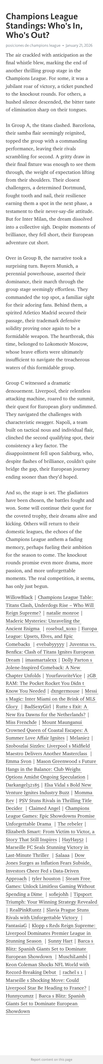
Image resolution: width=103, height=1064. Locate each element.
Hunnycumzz (20, 996)
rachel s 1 (73, 972)
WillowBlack (19, 597)
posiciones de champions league (33, 45)
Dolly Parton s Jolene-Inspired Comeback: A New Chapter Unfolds (49, 668)
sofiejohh (58, 894)
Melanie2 (80, 738)
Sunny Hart (60, 941)
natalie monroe (62, 613)
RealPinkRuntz (25, 910)
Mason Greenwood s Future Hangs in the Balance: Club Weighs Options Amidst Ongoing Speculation (52, 769)
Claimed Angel (44, 808)
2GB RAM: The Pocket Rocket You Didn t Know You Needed (51, 683)
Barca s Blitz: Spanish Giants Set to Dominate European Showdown (50, 949)
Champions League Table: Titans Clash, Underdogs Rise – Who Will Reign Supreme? (50, 605)
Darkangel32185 (22, 785)
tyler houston (46, 879)
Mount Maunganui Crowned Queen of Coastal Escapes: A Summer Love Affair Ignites (47, 730)
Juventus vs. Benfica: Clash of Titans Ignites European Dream (51, 652)
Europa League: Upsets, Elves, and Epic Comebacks (52, 636)
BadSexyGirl (37, 707)
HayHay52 (73, 840)
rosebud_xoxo (61, 629)
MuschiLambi (73, 957)
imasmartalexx (41, 660)
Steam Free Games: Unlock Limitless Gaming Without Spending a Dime (51, 886)
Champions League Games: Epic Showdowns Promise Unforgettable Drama (51, 816)
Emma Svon (18, 761)
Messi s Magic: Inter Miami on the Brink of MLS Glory (52, 699)
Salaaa (62, 855)
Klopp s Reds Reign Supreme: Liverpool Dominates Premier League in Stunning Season (51, 933)
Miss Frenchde (21, 722)
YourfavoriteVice (64, 676)
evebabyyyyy (50, 644)
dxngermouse (65, 691)
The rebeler (70, 824)
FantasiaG (16, 926)
